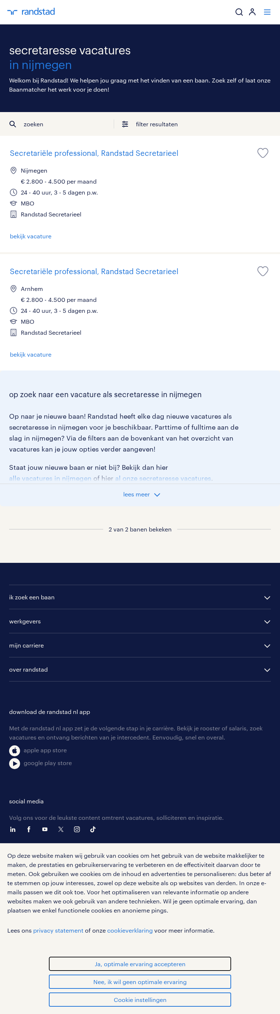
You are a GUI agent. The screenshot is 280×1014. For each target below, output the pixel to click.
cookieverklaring (130, 930)
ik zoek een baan (32, 597)
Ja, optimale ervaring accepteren (140, 963)
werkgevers (25, 621)
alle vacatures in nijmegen (50, 478)
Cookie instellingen (140, 999)
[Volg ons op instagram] (78, 829)
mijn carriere (26, 645)
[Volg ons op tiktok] (94, 829)
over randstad (28, 669)
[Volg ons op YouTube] (46, 829)
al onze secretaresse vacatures (163, 478)
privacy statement (58, 930)
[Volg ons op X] (62, 829)
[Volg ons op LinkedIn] (14, 829)
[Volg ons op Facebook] (30, 829)
